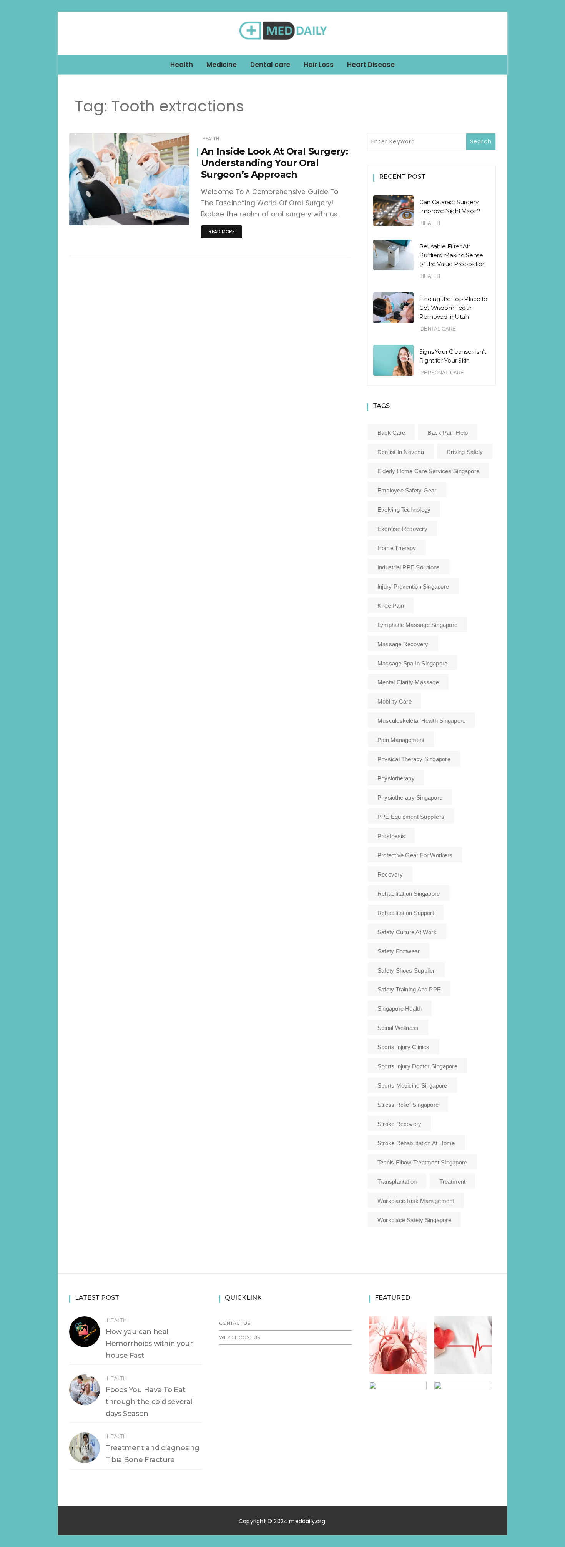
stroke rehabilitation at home (416, 1143)
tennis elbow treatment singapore (422, 1162)
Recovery (390, 874)
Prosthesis (391, 836)
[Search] (498, 33)
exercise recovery (402, 529)
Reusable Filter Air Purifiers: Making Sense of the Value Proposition (452, 255)
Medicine (221, 64)
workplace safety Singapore (414, 1220)
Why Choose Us (239, 1337)
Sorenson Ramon (112, 214)
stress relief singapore (408, 1104)
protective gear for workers (414, 855)
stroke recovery (399, 1124)
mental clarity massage (408, 682)
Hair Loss (319, 64)
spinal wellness (398, 1028)
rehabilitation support (405, 913)
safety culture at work (407, 932)
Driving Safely (465, 452)
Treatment (452, 1181)
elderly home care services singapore (428, 471)
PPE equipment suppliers (410, 816)
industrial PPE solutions (408, 567)
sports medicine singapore (412, 1085)
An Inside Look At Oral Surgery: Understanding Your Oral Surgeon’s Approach (274, 163)
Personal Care (442, 373)
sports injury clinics (403, 1047)
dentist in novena (400, 452)
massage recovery (403, 644)
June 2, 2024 (165, 214)
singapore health (399, 1008)
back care (391, 432)
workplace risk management (415, 1201)
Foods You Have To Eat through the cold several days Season (149, 1402)
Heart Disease (371, 64)
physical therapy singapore (413, 759)
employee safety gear (407, 490)
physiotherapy (396, 778)
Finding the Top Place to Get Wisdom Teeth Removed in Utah (453, 307)
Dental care (270, 64)
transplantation (397, 1181)
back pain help (448, 432)
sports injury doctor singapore (417, 1066)
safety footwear (398, 951)
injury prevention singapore (413, 586)
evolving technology (403, 509)
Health (181, 64)
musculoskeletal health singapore (421, 720)
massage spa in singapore (412, 663)
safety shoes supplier (406, 970)
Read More (222, 231)
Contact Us (234, 1323)
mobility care (394, 701)
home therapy (396, 548)
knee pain (390, 605)
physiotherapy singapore (409, 797)
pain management (400, 740)
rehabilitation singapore (408, 893)
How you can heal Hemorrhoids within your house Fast (149, 1343)
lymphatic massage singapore (417, 625)
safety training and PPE (409, 989)
